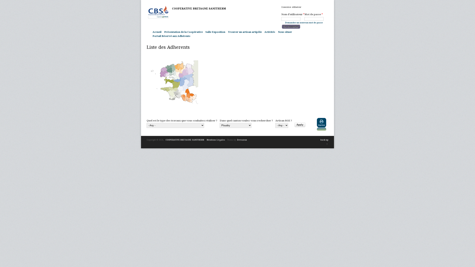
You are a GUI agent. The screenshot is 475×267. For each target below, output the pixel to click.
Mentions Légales (216, 140)
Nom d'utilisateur (292, 14)
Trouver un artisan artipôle (245, 32)
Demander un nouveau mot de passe (304, 23)
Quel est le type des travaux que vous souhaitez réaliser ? (182, 120)
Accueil (157, 32)
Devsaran (242, 140)
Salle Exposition (215, 32)
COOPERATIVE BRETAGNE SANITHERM (199, 8)
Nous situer (285, 32)
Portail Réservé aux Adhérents (171, 36)
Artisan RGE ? (283, 120)
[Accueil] (158, 17)
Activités (269, 32)
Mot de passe (313, 14)
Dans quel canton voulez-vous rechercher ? (246, 120)
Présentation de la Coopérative (183, 32)
